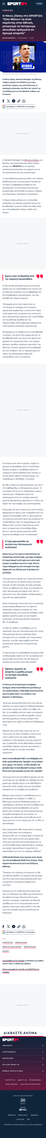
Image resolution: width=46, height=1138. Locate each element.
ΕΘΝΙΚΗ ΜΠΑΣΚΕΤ (30, 947)
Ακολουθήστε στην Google (13, 961)
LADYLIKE (20, 1119)
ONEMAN (34, 1115)
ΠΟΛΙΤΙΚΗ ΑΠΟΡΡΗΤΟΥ (30, 1084)
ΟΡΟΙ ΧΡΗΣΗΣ (12, 1084)
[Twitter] (8, 101)
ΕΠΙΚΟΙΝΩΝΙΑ (35, 1080)
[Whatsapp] (24, 101)
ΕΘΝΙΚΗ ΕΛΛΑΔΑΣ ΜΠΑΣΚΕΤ (12, 947)
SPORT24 (12, 1115)
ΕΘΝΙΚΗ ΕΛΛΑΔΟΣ (21, 942)
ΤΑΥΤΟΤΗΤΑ (10, 1080)
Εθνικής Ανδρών (31, 160)
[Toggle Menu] (3, 3)
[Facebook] (3, 101)
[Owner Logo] (23, 1101)
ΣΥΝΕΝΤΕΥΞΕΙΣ (7, 942)
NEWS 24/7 (23, 1115)
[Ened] (23, 1109)
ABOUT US (22, 1080)
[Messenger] (13, 101)
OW (28, 1119)
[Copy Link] (18, 101)
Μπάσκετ (5, 951)
